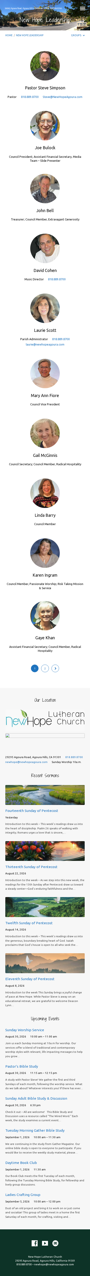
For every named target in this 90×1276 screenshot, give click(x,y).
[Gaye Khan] (45, 627)
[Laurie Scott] (45, 320)
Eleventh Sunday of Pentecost (29, 979)
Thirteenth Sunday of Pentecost (31, 867)
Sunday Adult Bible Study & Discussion (36, 1098)
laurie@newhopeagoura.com (45, 344)
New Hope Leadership (30, 35)
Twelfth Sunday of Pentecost (29, 923)
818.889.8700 (30, 96)
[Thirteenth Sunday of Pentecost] (44, 858)
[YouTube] (45, 1243)
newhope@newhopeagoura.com (26, 761)
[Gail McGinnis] (45, 445)
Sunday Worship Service (24, 1030)
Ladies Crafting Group (22, 1195)
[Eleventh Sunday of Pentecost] (44, 970)
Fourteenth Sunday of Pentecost (31, 811)
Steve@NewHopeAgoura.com (62, 96)
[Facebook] (35, 1243)
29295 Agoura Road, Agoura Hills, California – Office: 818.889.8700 (33, 8)
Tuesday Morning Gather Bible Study (35, 1130)
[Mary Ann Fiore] (45, 385)
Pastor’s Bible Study (21, 1066)
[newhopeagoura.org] (55, 1243)
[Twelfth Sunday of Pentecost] (44, 914)
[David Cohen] (45, 260)
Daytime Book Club (21, 1163)
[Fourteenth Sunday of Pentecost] (44, 802)
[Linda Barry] (45, 505)
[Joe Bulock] (45, 137)
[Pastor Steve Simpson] (45, 78)
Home (8, 35)
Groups (76, 35)
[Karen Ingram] (45, 565)
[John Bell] (45, 200)
